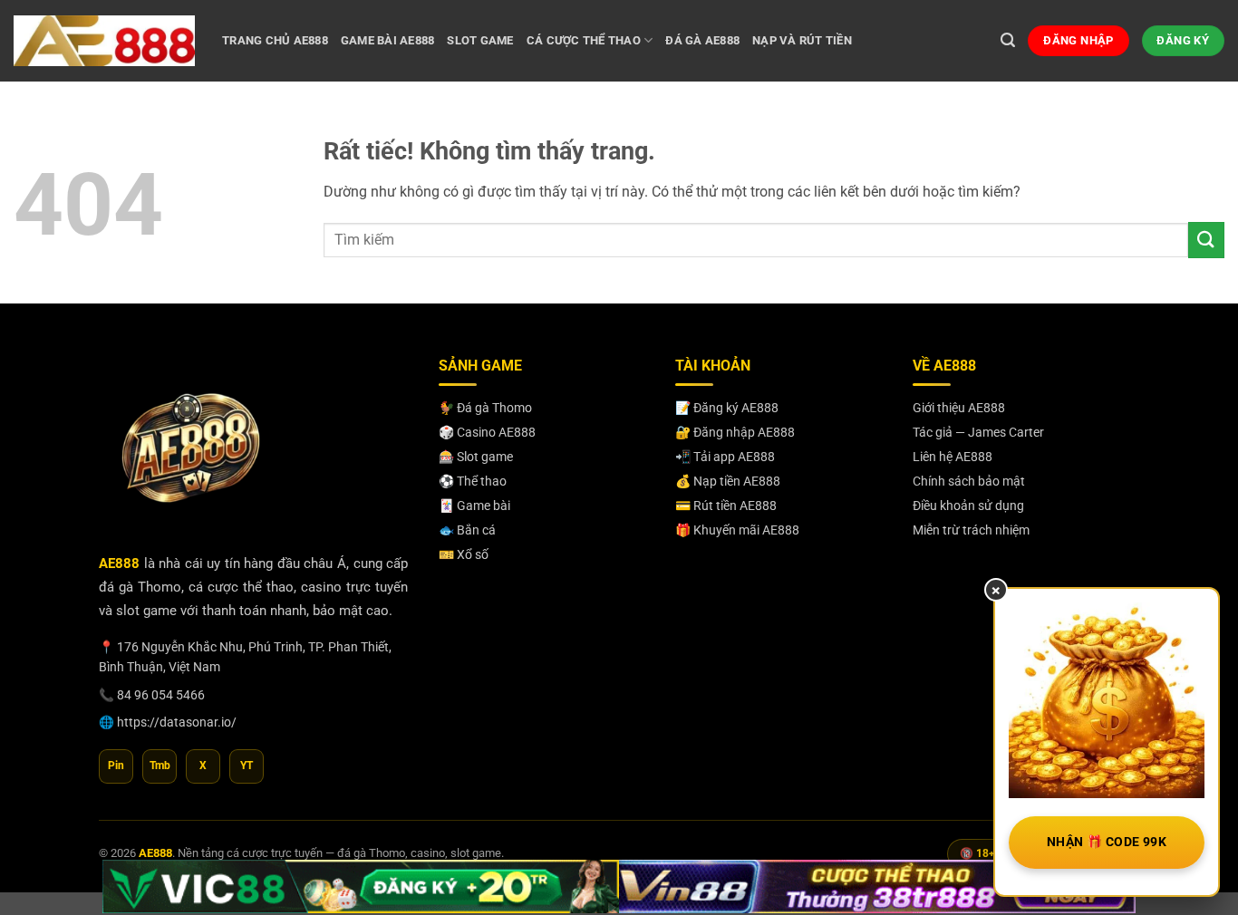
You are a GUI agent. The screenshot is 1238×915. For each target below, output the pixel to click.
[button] (1008, 40)
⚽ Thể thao (473, 481)
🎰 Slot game (476, 456)
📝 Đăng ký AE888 (727, 407)
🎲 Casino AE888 (487, 432)
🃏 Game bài (474, 505)
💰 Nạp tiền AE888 (727, 481)
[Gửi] (1206, 239)
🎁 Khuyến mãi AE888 (737, 530)
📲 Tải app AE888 (725, 456)
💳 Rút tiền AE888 (726, 505)
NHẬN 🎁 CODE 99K (1106, 841)
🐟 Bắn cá (467, 530)
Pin (116, 765)
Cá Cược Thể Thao (584, 40)
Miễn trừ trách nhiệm (971, 530)
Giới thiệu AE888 (959, 407)
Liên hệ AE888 (952, 456)
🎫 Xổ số (463, 554)
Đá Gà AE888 (702, 40)
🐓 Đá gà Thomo (485, 407)
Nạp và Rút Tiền (802, 40)
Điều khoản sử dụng (968, 505)
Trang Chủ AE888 (275, 40)
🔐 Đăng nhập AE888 (735, 432)
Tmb (160, 765)
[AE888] (104, 40)
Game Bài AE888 (388, 40)
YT (246, 765)
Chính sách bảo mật (969, 481)
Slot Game (480, 40)
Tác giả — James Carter (978, 432)
